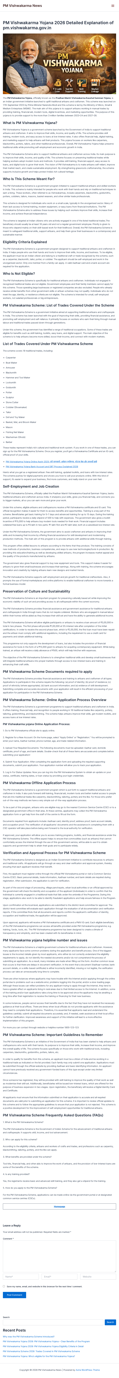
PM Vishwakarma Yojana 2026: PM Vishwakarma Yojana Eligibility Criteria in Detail (43, 1346)
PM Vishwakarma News (22, 5)
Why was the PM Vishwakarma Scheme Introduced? (28, 1336)
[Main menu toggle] (113, 5)
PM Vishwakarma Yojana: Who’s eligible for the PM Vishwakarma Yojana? (39, 1356)
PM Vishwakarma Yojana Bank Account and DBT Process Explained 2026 (42, 466)
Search (6, 1317)
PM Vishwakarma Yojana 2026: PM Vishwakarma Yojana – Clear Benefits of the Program (46, 1341)
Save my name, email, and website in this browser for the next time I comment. (44, 1286)
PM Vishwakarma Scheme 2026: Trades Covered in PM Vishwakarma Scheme (41, 1351)
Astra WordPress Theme (88, 1370)
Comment (8, 1238)
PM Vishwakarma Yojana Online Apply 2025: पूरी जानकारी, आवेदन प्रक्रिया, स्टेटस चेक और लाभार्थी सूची (51, 461)
